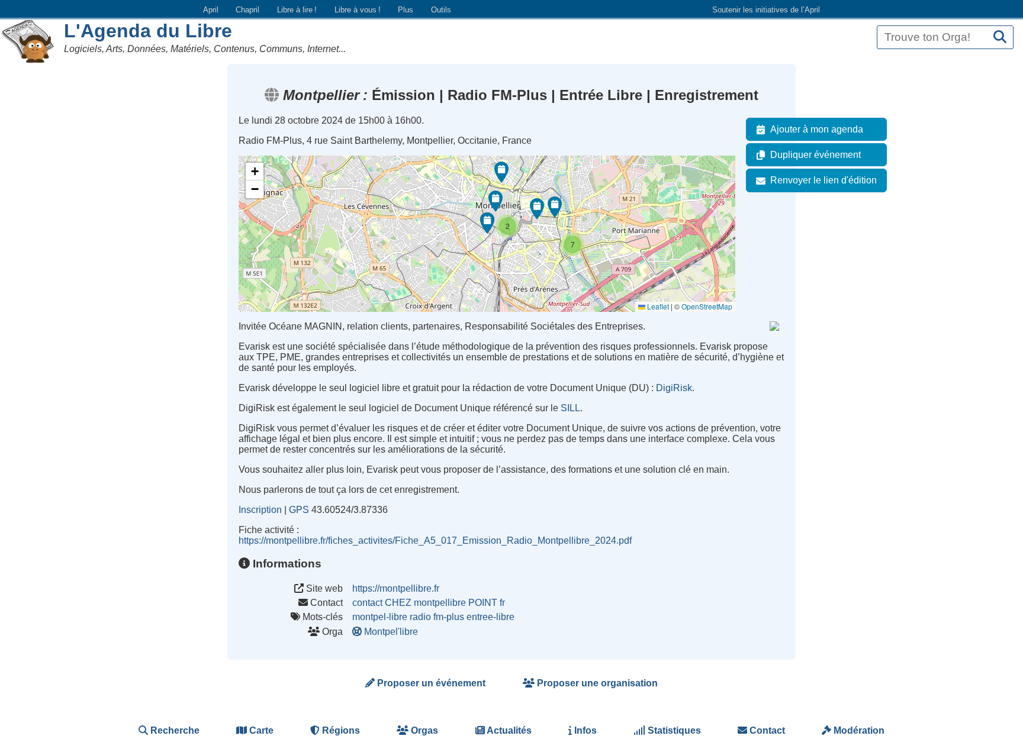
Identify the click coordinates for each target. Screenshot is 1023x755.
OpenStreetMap (706, 306)
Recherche (174, 730)
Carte (260, 730)
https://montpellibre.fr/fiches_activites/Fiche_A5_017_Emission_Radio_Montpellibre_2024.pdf (435, 540)
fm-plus (448, 617)
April (210, 9)
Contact (766, 730)
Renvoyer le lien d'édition (823, 180)
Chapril (247, 9)
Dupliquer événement (815, 155)
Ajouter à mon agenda (816, 129)
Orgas (423, 730)
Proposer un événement (430, 683)
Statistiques (673, 730)
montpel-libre (379, 617)
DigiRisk (674, 388)
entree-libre (490, 617)
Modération (857, 730)
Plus (405, 9)
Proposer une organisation (596, 683)
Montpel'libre (391, 632)
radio (420, 617)
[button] (555, 207)
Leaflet (657, 306)
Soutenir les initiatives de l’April (766, 9)
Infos (584, 730)
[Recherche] (999, 37)
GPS (299, 510)
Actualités (508, 730)
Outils (441, 9)
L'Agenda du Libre (148, 30)
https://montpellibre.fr (395, 588)
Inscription (260, 510)
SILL (570, 408)
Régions (340, 730)
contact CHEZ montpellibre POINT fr (428, 603)
